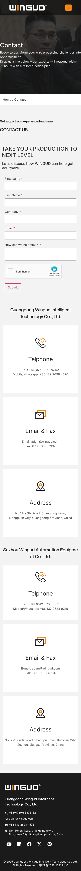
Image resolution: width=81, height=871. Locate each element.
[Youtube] (9, 844)
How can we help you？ (23, 244)
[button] (68, 8)
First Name (14, 178)
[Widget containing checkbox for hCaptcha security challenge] (33, 271)
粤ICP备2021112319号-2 (53, 865)
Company (13, 211)
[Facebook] (29, 844)
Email (10, 228)
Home (7, 99)
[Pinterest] (49, 844)
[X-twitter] (39, 844)
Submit (13, 287)
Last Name (13, 195)
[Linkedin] (19, 844)
